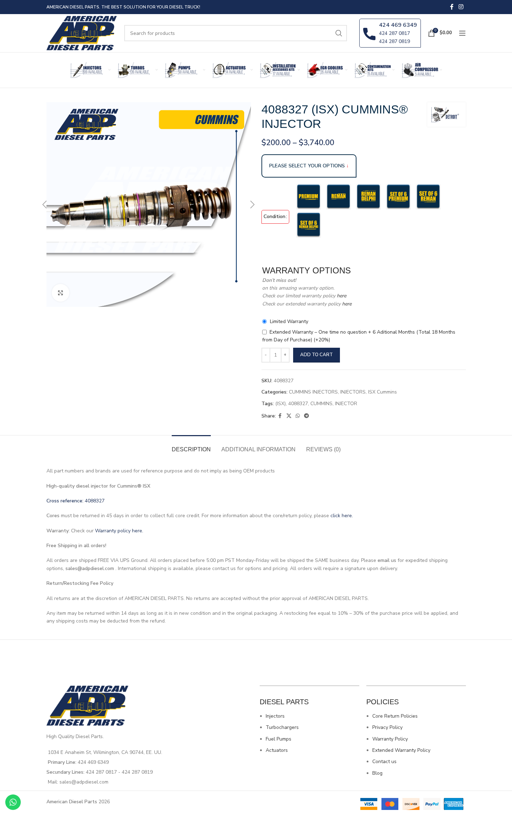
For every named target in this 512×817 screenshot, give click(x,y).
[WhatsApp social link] (297, 416)
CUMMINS (321, 403)
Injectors (275, 716)
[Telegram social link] (306, 416)
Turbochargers (282, 727)
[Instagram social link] (461, 6)
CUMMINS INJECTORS (313, 392)
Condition (274, 216)
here (340, 295)
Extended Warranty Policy (401, 750)
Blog (377, 773)
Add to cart (316, 355)
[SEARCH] (339, 33)
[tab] (191, 446)
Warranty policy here (118, 530)
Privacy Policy (387, 727)
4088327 (298, 403)
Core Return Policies (395, 716)
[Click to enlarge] (60, 293)
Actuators (277, 750)
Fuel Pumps (278, 739)
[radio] (308, 197)
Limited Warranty (289, 321)
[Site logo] (82, 32)
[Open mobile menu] (462, 33)
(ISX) (280, 403)
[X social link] (288, 416)
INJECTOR (346, 403)
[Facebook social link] (452, 6)
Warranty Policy (390, 739)
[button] (44, 204)
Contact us (384, 761)
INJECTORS (353, 392)
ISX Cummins (382, 392)
